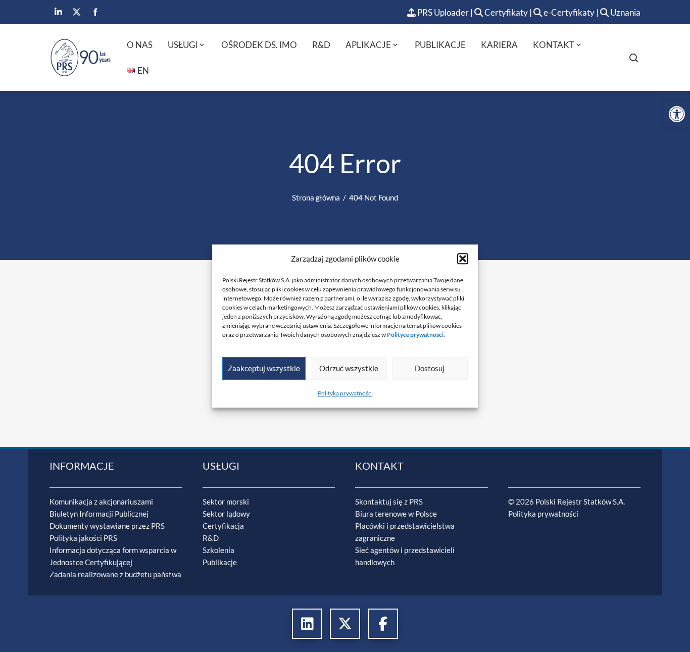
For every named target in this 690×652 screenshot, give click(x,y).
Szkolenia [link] (218, 550)
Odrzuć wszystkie (348, 368)
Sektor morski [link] (226, 501)
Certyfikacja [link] (223, 525)
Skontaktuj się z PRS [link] (389, 501)
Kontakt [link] (553, 44)
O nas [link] (140, 44)
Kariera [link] (499, 44)
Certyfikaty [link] (506, 12)
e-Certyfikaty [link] (568, 12)
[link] (677, 114)
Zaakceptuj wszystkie (264, 368)
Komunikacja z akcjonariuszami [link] (101, 501)
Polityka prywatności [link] (345, 393)
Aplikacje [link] (368, 44)
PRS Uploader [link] (442, 12)
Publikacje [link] (440, 44)
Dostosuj (430, 368)
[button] (463, 259)
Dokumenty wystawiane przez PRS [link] (107, 525)
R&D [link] (321, 44)
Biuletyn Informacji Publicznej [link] (99, 513)
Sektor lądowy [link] (226, 513)
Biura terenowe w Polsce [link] (396, 513)
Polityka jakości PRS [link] (83, 537)
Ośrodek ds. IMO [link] (259, 44)
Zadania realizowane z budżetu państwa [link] (115, 574)
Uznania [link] (624, 12)
